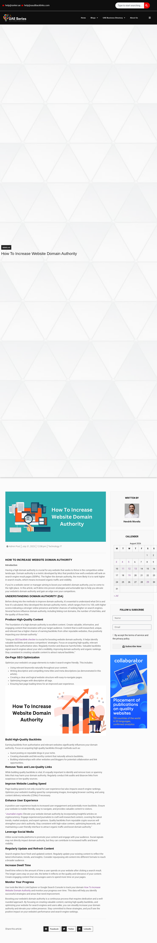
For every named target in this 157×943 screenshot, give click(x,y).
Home (83, 18)
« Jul (116, 596)
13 (135, 568)
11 (123, 568)
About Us (134, 18)
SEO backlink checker (25, 639)
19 (129, 575)
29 (148, 582)
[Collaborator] (128, 727)
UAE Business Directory (113, 18)
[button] (51, 929)
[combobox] (129, 5)
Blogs (93, 18)
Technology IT (55, 546)
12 (129, 568)
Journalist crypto (14, 814)
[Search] (147, 5)
